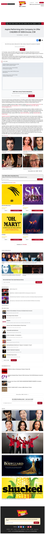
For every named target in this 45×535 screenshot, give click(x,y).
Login (39, 23)
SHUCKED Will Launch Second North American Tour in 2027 (14, 499)
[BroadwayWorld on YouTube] (31, 527)
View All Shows (6, 360)
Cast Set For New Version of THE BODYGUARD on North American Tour (16, 476)
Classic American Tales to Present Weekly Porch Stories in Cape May (10, 68)
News (10, 23)
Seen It (6, 210)
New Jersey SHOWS (5, 308)
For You (6, 135)
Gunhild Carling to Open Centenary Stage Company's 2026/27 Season (10, 75)
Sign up (39, 403)
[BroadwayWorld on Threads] (28, 527)
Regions (27, 529)
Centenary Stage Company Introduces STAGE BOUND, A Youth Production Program (11, 65)
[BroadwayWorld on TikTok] (26, 527)
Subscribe (39, 282)
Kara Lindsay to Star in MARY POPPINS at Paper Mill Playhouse (11, 72)
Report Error (36, 529)
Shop (29, 23)
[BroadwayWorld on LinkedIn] (23, 527)
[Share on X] (40, 40)
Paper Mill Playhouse (24, 113)
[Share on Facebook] (37, 40)
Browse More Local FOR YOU (35, 171)
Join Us (19, 529)
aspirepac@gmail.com (7, 107)
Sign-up (37, 2)
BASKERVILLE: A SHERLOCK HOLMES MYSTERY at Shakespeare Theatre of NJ (23, 293)
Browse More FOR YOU (21, 394)
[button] (42, 23)
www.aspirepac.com (16, 105)
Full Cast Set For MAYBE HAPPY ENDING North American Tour (14, 431)
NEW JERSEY (22, 6)
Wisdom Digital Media (19, 531)
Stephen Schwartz (39, 53)
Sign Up (22, 49)
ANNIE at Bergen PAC (13, 289)
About (12, 529)
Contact (15, 529)
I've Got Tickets (16, 210)
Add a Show (14, 360)
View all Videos (5, 305)
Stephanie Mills (36, 113)
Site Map (31, 529)
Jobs (22, 23)
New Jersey (7, 23)
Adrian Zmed (4, 114)
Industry (16, 23)
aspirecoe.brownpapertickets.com (33, 104)
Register (34, 23)
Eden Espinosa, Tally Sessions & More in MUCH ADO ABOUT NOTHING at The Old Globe (25, 300)
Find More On (22, 244)
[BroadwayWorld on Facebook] (19, 527)
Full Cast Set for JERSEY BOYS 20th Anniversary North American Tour (16, 454)
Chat (19, 23)
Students (25, 23)
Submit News (23, 529)
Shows (13, 23)
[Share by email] (42, 40)
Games (31, 23)
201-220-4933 (35, 105)
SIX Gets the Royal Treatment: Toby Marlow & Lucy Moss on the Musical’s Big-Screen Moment (26, 296)
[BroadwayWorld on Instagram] (21, 527)
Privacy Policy (34, 531)
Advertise (8, 529)
